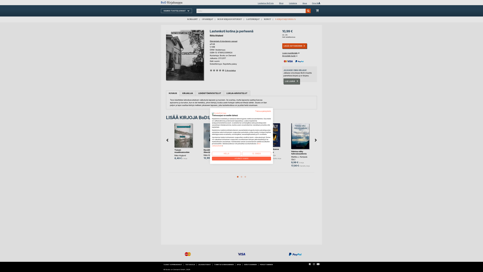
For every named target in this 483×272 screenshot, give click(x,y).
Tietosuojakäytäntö (263, 111)
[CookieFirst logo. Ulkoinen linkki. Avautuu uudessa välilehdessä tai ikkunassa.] (219, 113)
